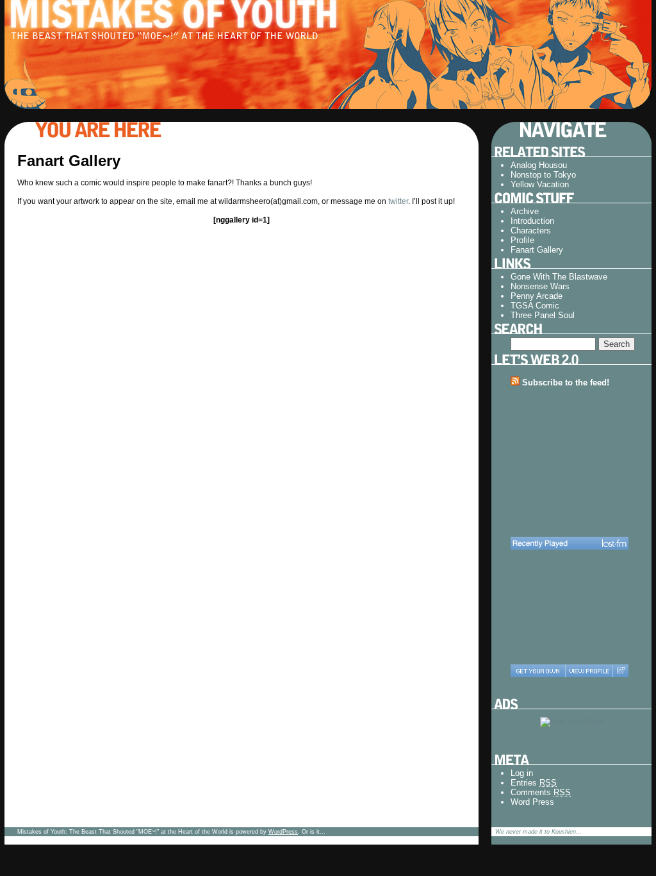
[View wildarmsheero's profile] (588, 670)
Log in (522, 773)
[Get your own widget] (538, 670)
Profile (522, 240)
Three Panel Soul (543, 315)
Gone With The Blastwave (559, 277)
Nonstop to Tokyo (543, 175)
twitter (398, 201)
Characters (531, 230)
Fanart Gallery (537, 250)
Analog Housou (539, 165)
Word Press (532, 802)
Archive (525, 211)
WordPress (283, 832)
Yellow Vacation (540, 184)
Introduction (532, 221)
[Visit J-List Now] (571, 721)
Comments (541, 792)
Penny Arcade (536, 296)
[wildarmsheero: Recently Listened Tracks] (569, 543)
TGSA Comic (535, 305)
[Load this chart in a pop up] (620, 670)
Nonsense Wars (540, 286)
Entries (534, 783)
